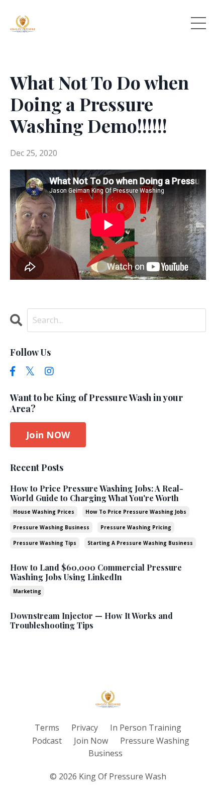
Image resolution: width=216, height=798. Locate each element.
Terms (47, 727)
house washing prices (43, 511)
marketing (27, 591)
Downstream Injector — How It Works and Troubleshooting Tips (91, 620)
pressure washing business (51, 527)
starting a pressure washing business (140, 542)
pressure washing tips (44, 542)
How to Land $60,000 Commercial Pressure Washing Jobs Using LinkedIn (96, 572)
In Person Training (145, 727)
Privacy (84, 727)
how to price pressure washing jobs (135, 511)
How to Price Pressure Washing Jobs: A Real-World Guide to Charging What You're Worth (96, 493)
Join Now (91, 740)
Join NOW (48, 435)
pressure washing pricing (135, 527)
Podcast (47, 740)
